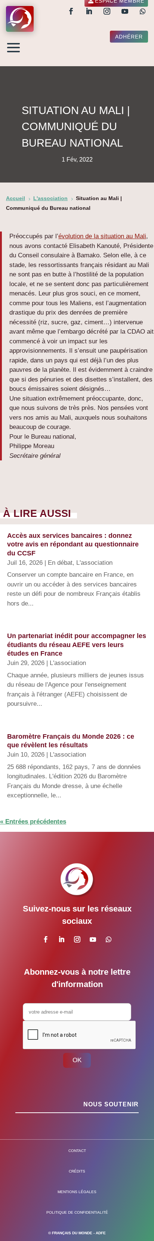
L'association (94, 562)
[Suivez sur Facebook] (71, 11)
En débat (60, 562)
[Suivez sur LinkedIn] (88, 11)
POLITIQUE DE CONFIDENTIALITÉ (77, 1212)
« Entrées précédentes (33, 821)
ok (77, 1060)
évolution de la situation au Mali (102, 236)
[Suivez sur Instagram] (106, 11)
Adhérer (129, 37)
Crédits (77, 1171)
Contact (77, 1151)
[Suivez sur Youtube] (124, 11)
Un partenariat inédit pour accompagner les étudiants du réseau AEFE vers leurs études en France (76, 644)
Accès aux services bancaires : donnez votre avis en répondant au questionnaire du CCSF (73, 544)
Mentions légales (77, 1192)
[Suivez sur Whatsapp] (142, 11)
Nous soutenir (111, 1104)
